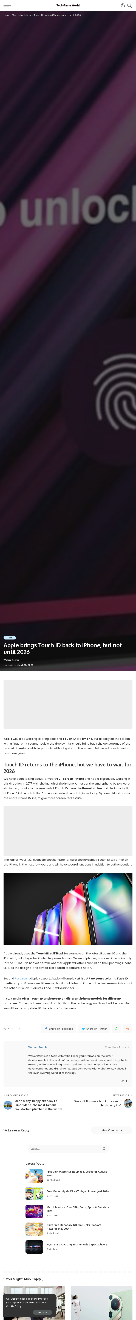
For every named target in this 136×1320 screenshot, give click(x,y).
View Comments (112, 1130)
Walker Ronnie (11, 660)
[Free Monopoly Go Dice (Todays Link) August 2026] (34, 1193)
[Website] (122, 1081)
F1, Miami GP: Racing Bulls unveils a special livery (77, 1244)
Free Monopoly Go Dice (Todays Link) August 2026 (78, 1191)
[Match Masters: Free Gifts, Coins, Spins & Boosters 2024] (34, 1211)
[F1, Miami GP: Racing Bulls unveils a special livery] (34, 1247)
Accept (42, 1312)
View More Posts (115, 1047)
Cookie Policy (13, 1306)
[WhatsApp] (116, 1028)
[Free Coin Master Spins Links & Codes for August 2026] (34, 1176)
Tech (9, 637)
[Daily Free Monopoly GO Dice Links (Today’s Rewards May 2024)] (34, 1229)
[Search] (128, 5)
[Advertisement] (68, 704)
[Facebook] (126, 1081)
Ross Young (22, 978)
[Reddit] (127, 1028)
